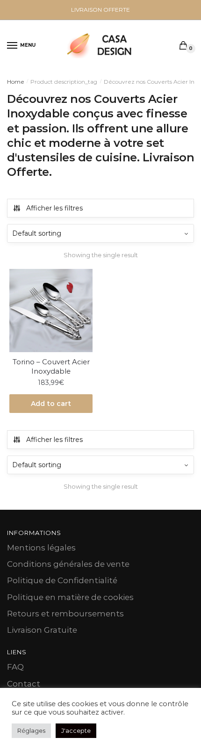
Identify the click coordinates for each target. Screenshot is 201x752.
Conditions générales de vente (68, 564)
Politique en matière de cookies (70, 597)
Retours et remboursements (65, 613)
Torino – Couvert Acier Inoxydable (51, 366)
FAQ (15, 667)
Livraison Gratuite (42, 630)
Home (15, 81)
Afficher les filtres (54, 208)
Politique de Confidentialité (62, 580)
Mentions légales (41, 547)
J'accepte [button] (76, 730)
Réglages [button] (31, 730)
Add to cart (51, 403)
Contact (23, 683)
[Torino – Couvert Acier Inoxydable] (51, 310)
